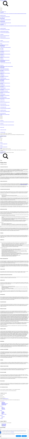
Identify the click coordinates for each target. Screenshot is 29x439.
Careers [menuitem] (2, 407)
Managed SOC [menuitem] (3, 402)
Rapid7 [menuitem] (2, 413)
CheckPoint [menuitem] (3, 412)
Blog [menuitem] (2, 417)
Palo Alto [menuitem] (3, 411)
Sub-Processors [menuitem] (3, 409)
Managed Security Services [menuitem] (5, 403)
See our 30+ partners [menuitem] (4, 414)
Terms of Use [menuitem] (3, 408)
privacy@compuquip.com (5, 398)
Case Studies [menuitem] (3, 416)
